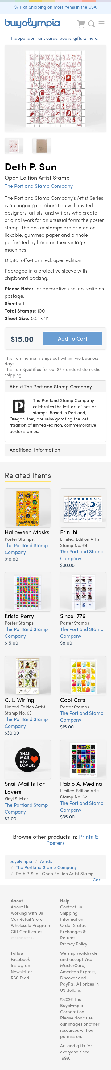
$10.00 (11, 558)
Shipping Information (71, 916)
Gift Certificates (26, 931)
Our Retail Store (27, 919)
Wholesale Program (30, 925)
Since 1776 (73, 616)
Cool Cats (72, 699)
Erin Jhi (68, 532)
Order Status (73, 925)
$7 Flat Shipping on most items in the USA (55, 7)
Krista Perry (19, 616)
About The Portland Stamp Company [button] (51, 386)
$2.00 (10, 818)
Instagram (21, 965)
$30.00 (67, 564)
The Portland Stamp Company (39, 185)
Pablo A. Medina (81, 783)
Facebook (20, 959)
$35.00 (67, 816)
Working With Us (27, 913)
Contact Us (71, 907)
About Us (20, 907)
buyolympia (20, 861)
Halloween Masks (27, 532)
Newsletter (21, 971)
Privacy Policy (73, 944)
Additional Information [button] (35, 449)
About (17, 900)
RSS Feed (20, 977)
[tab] (55, 386)
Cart (97, 879)
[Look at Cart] (82, 28)
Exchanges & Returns (73, 934)
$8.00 (66, 642)
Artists (46, 861)
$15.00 (11, 642)
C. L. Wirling (19, 699)
